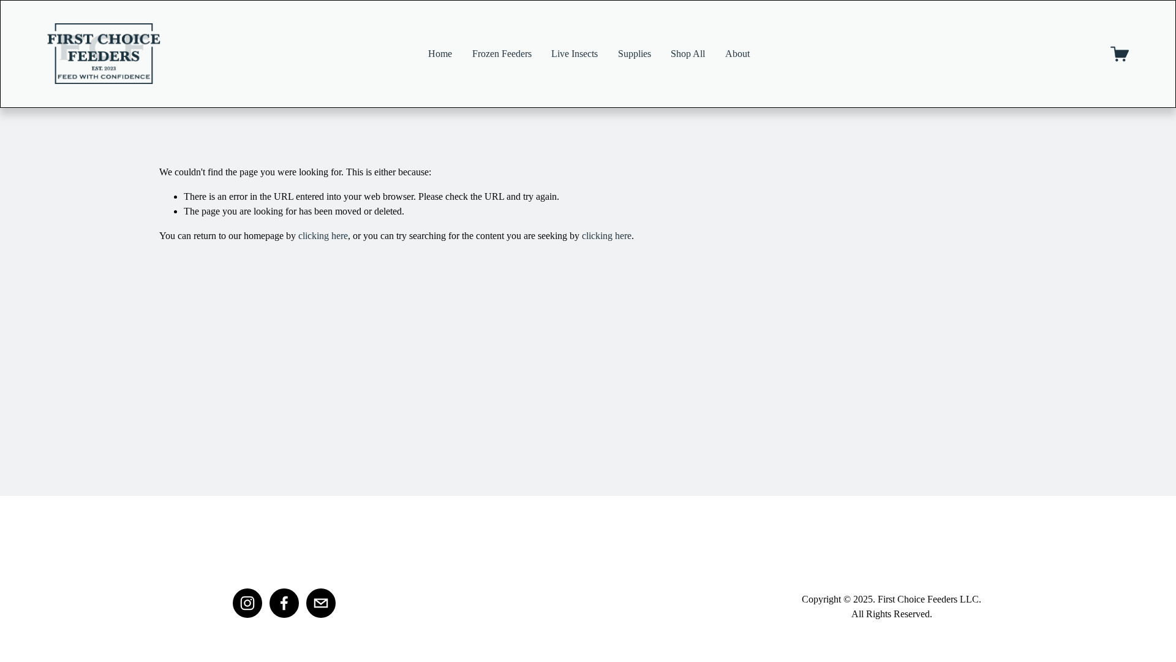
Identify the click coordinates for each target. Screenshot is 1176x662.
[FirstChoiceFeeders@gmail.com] (321, 603)
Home (440, 53)
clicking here (323, 235)
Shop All (688, 53)
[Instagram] (247, 603)
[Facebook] (284, 603)
